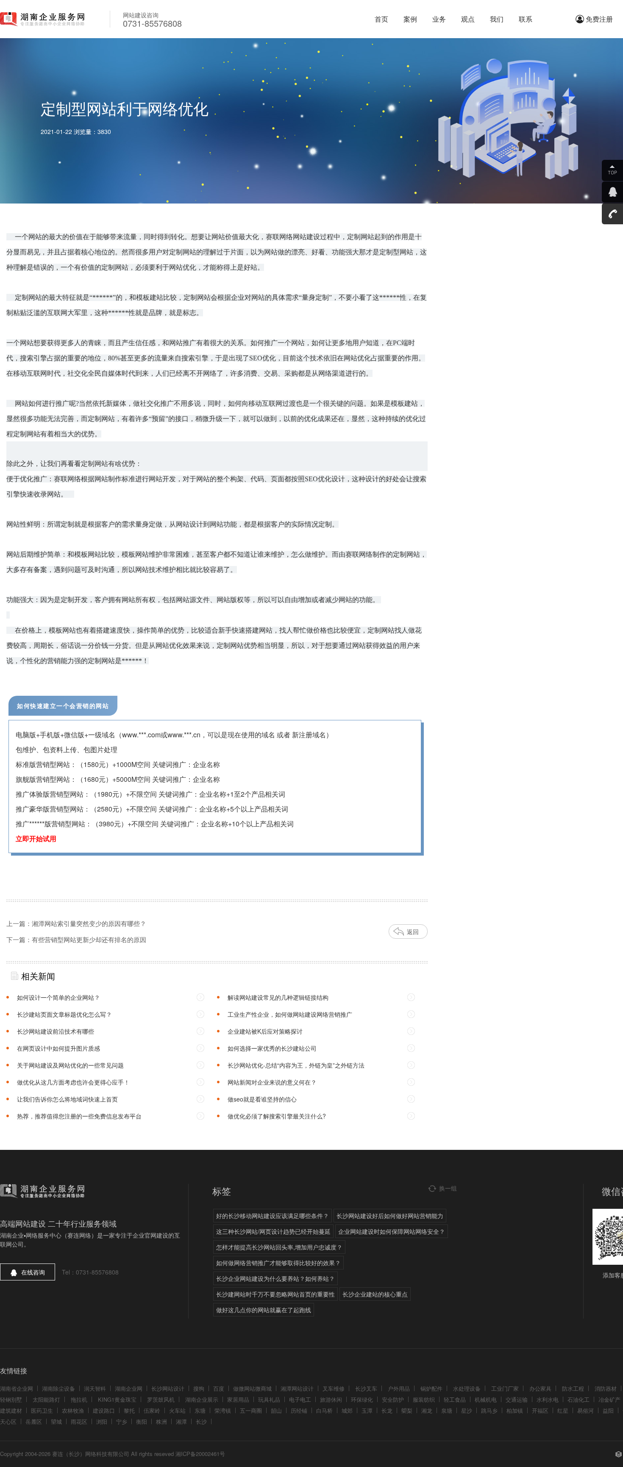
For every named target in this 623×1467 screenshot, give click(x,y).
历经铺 (299, 1410)
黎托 (129, 1410)
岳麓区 (33, 1421)
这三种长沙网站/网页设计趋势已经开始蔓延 (273, 1231)
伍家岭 (152, 1410)
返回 (413, 931)
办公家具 (540, 1388)
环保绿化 (362, 1399)
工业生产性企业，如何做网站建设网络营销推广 (290, 1014)
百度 (218, 1388)
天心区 (8, 1421)
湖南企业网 (128, 1388)
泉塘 (446, 1410)
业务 (439, 19)
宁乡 (121, 1421)
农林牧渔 (73, 1410)
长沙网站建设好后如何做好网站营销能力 (390, 1215)
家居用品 (238, 1399)
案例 (410, 19)
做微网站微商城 (252, 1388)
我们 (496, 19)
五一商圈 (251, 1410)
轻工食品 (455, 1399)
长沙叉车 (366, 1388)
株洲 (161, 1421)
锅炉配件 (431, 1388)
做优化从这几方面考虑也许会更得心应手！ (73, 1082)
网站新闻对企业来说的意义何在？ (272, 1082)
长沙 (201, 1421)
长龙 (386, 1410)
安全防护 (393, 1399)
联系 (525, 19)
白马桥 (324, 1410)
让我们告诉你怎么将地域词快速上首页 (67, 1099)
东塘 (200, 1410)
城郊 (347, 1410)
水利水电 (548, 1399)
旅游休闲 (331, 1399)
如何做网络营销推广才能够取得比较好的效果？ (278, 1262)
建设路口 (104, 1410)
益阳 (608, 1410)
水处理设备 (467, 1388)
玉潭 (367, 1410)
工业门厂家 (505, 1388)
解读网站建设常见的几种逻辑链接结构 (278, 997)
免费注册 (599, 19)
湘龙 (426, 1410)
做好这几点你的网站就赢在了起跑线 (263, 1309)
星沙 (466, 1410)
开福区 (540, 1410)
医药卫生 (42, 1410)
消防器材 (606, 1388)
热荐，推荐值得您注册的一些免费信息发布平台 (79, 1116)
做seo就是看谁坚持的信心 (262, 1099)
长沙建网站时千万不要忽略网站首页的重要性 (275, 1294)
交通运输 (517, 1399)
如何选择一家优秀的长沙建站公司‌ (272, 1048)
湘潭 (181, 1421)
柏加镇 (514, 1410)
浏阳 (101, 1421)
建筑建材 (11, 1410)
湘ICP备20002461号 (200, 1454)
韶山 (276, 1410)
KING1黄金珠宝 (117, 1399)
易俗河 (585, 1410)
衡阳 (141, 1421)
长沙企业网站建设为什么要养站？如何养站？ (275, 1278)
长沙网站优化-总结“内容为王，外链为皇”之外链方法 (296, 1065)
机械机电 (486, 1399)
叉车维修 (334, 1388)
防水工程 (573, 1388)
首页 (381, 19)
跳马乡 (489, 1410)
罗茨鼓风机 (161, 1399)
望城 (56, 1421)
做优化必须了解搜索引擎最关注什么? (277, 1116)
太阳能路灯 (46, 1399)
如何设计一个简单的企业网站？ (58, 997)
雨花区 (79, 1421)
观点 (468, 19)
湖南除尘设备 (58, 1388)
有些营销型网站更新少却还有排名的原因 (89, 939)
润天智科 (95, 1388)
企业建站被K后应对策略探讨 (265, 1031)
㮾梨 (406, 1410)
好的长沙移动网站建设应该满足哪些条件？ (272, 1215)
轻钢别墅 (11, 1399)
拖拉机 (79, 1399)
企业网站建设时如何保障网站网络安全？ (391, 1231)
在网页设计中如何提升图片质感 (58, 1048)
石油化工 (578, 1399)
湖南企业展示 (201, 1399)
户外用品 (399, 1388)
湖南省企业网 (16, 1388)
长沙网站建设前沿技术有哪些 (55, 1031)
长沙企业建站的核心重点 (375, 1294)
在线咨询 (33, 1272)
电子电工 (300, 1399)
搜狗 (198, 1388)
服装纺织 (424, 1399)
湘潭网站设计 (297, 1388)
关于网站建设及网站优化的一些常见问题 (70, 1065)
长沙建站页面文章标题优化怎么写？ (64, 1014)
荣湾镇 (222, 1410)
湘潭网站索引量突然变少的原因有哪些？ (89, 923)
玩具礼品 (269, 1399)
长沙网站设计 (167, 1388)
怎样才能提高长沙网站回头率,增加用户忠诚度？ (279, 1247)
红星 (562, 1410)
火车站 (177, 1410)
